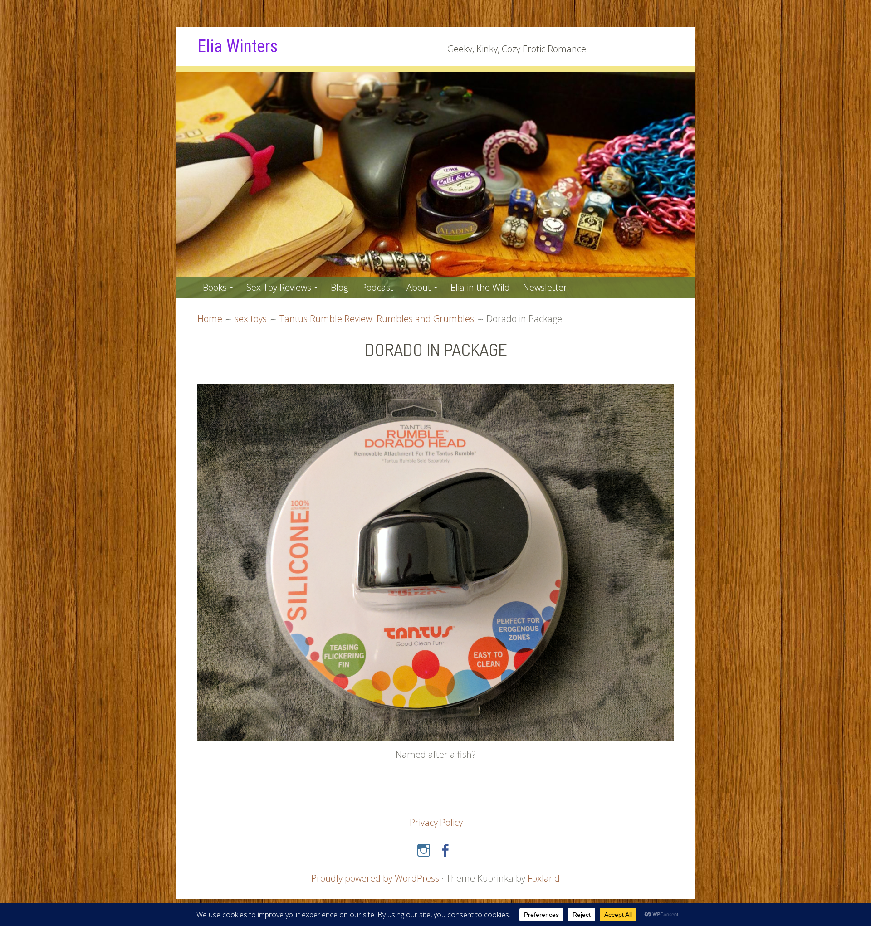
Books (215, 287)
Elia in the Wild (480, 287)
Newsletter (545, 287)
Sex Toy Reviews (278, 287)
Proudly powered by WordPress (375, 878)
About (418, 287)
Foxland (544, 878)
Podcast (377, 287)
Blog (339, 287)
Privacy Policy (436, 822)
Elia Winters (237, 46)
